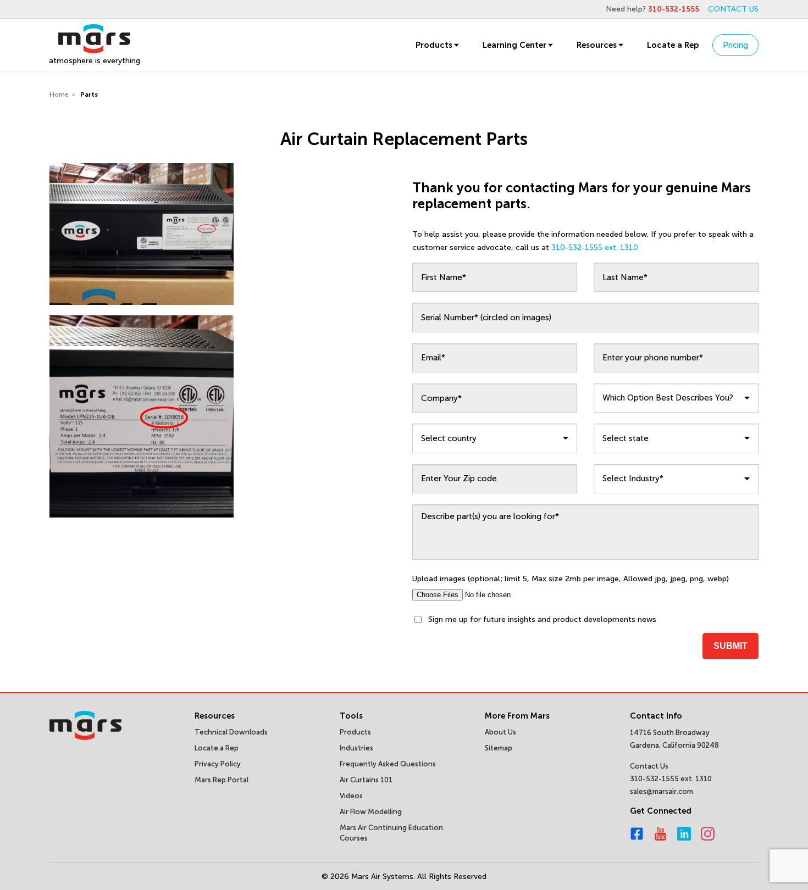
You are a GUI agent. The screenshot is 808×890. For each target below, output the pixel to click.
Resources (597, 45)
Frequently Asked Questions (388, 764)
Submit (730, 645)
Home (59, 94)
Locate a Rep (673, 45)
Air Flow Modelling (371, 812)
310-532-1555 (673, 9)
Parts (89, 94)
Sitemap (498, 748)
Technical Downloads (231, 732)
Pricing (735, 45)
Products (434, 45)
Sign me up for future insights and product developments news (542, 619)
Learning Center (514, 45)
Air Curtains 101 (366, 780)
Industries (356, 748)
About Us (500, 732)
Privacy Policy (218, 764)
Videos (351, 796)
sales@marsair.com (661, 791)
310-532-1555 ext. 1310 (594, 247)
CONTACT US (733, 9)
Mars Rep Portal (221, 780)
